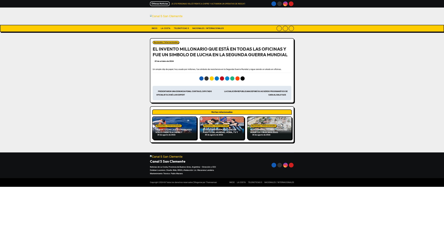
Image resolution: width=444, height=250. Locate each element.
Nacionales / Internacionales (166, 42)
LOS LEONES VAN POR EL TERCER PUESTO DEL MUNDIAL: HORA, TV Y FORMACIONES (220, 132)
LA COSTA (165, 28)
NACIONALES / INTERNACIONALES (208, 28)
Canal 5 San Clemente (167, 161)
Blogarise (198, 182)
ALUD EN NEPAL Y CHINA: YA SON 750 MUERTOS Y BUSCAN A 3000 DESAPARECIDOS (268, 132)
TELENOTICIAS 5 (181, 28)
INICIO (154, 28)
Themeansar (211, 182)
